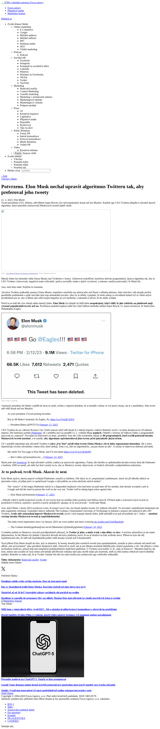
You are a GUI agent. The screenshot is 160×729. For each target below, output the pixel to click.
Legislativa (25, 116)
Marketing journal (16, 13)
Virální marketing (28, 49)
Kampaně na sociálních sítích (34, 66)
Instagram (25, 63)
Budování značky (28, 88)
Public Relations (22, 130)
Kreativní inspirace (29, 113)
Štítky (10, 707)
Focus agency (14, 8)
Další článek (7, 693)
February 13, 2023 (49, 424)
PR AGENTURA (16, 718)
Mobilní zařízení (28, 38)
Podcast (17, 52)
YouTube (24, 83)
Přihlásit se (6, 18)
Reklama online (27, 43)
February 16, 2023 (93, 527)
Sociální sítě (20, 57)
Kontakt (11, 715)
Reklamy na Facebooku (31, 74)
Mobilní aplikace (28, 35)
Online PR (25, 144)
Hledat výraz (14, 170)
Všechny (18, 159)
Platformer (36, 432)
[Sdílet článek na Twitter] (3, 570)
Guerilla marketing (29, 94)
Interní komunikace (29, 136)
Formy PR (25, 133)
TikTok (23, 77)
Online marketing (22, 27)
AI (21, 111)
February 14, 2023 (53, 457)
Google (23, 32)
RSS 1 (11, 704)
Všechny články (9, 179)
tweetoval (21, 462)
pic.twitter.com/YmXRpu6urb (109, 521)
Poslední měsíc (21, 164)
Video (17, 147)
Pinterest (24, 71)
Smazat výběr (29, 153)
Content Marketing (29, 91)
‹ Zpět (4, 176)
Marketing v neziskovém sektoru (36, 97)
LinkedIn (24, 69)
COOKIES (13, 721)
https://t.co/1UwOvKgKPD (77, 451)
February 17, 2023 (45, 494)
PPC (22, 41)
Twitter (23, 80)
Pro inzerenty (14, 712)
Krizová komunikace (30, 139)
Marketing (19, 85)
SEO (22, 46)
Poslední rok (20, 167)
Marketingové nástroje (31, 99)
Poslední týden (21, 162)
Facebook (25, 60)
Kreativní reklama (29, 150)
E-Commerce (26, 29)
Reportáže (25, 122)
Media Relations (28, 142)
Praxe (16, 108)
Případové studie (16, 10)
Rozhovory (25, 125)
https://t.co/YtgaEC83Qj (62, 419)
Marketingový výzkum (31, 102)
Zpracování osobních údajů (21, 709)
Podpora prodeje (28, 105)
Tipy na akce (26, 127)
